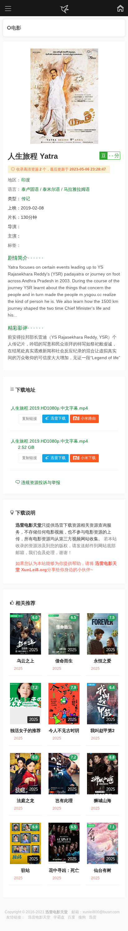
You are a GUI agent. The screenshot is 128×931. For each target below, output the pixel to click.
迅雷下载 (58, 418)
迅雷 (92, 917)
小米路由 (88, 418)
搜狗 (82, 917)
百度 (71, 917)
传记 (25, 198)
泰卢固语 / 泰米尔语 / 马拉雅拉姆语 (55, 189)
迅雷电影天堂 (39, 917)
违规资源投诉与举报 (40, 482)
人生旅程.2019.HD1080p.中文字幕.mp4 (49, 408)
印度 (25, 179)
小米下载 (88, 458)
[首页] (64, 9)
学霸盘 (59, 917)
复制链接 (29, 418)
